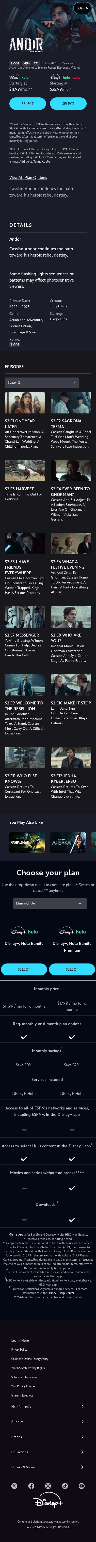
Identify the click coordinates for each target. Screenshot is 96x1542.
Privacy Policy (19, 1349)
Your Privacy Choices (23, 1386)
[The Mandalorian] (27, 842)
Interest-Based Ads (22, 1395)
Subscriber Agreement (24, 1377)
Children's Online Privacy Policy (29, 1359)
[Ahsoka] (68, 842)
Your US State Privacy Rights (28, 1368)
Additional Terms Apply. (34, 161)
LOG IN (83, 8)
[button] (48, 1406)
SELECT (28, 104)
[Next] (87, 842)
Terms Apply (18, 1234)
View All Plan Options (28, 177)
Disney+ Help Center (61, 1293)
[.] (14, 1486)
